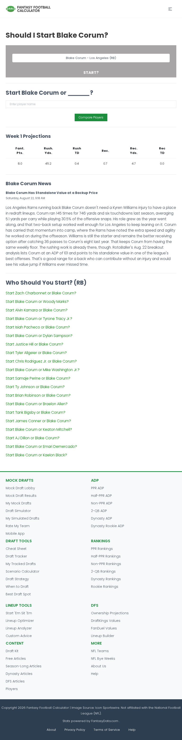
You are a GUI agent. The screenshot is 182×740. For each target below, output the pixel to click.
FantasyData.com (105, 721)
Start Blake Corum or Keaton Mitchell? (39, 429)
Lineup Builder (102, 635)
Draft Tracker (16, 556)
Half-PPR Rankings (106, 556)
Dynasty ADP (101, 518)
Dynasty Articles (19, 673)
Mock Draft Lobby (20, 488)
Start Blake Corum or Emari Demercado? (41, 446)
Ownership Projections (110, 613)
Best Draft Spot (18, 594)
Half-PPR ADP (101, 495)
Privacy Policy (74, 729)
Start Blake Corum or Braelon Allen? (37, 403)
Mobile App (15, 533)
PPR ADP (97, 488)
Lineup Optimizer (20, 620)
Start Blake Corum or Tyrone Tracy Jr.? (39, 318)
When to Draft (17, 586)
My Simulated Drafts (22, 518)
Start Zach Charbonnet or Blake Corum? (41, 293)
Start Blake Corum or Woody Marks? (37, 301)
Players (12, 688)
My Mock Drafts (18, 503)
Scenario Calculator (22, 571)
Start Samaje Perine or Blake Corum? (38, 378)
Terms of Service (107, 729)
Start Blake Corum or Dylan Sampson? (39, 335)
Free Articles (16, 658)
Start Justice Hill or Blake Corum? (34, 344)
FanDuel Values (104, 628)
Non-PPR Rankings (106, 563)
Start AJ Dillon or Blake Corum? (32, 437)
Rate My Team (18, 526)
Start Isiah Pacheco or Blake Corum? (38, 327)
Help (94, 673)
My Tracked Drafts (21, 563)
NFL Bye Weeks (103, 658)
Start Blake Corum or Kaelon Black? (36, 455)
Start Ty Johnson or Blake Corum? (35, 386)
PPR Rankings (102, 548)
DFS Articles (15, 681)
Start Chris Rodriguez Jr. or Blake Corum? (41, 361)
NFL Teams (100, 651)
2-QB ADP (99, 510)
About (51, 729)
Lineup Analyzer (19, 628)
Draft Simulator (18, 510)
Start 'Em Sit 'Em (19, 613)
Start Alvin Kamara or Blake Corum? (37, 310)
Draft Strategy (17, 579)
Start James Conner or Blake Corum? (38, 420)
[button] (170, 9)
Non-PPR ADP (101, 503)
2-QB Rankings (103, 571)
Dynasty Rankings (106, 579)
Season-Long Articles (23, 666)
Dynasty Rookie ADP (107, 526)
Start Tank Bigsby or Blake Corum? (35, 412)
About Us (98, 666)
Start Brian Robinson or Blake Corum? (38, 395)
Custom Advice (19, 635)
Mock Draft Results (21, 495)
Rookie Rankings (104, 586)
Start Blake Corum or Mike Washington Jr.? (43, 369)
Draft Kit (12, 651)
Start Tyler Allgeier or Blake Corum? (36, 352)
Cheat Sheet (16, 548)
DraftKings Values (105, 620)
